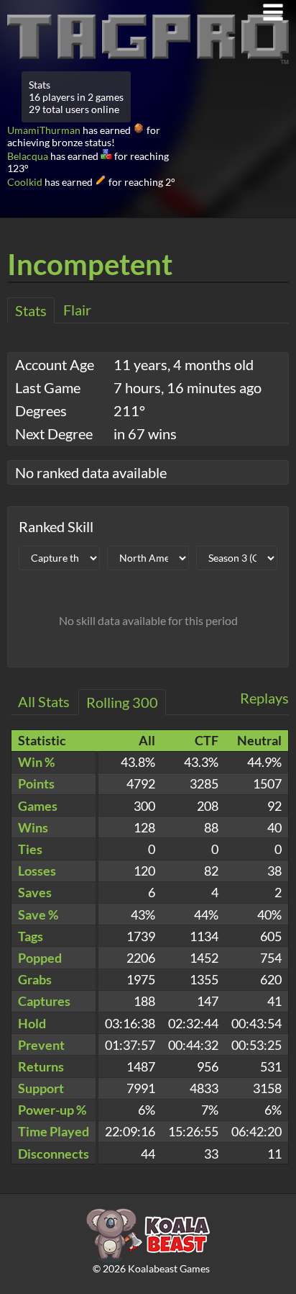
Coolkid (24, 182)
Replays (264, 697)
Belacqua (27, 156)
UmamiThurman (43, 130)
